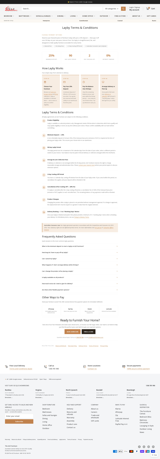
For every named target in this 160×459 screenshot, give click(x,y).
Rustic (154, 20)
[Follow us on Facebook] (139, 446)
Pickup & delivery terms (29, 439)
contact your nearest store (87, 165)
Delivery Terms (83, 346)
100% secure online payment (138, 369)
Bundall (99, 390)
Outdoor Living (146, 429)
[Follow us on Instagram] (148, 446)
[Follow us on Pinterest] (153, 446)
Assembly (70, 421)
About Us (136, 16)
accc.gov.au (98, 227)
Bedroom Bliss (145, 417)
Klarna (117, 409)
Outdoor (104, 16)
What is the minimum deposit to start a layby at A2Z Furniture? (63, 246)
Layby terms (62, 439)
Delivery (70, 409)
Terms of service (71, 439)
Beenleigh (131, 390)
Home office (47, 425)
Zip (116, 415)
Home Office (87, 16)
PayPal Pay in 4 (121, 424)
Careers (94, 412)
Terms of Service (93, 346)
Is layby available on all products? (53, 277)
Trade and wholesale (95, 416)
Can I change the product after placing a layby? (57, 271)
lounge (46, 94)
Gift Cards (151, 16)
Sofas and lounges (49, 415)
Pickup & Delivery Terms (81, 217)
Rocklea (8, 390)
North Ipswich (71, 390)
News (142, 432)
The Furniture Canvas (145, 412)
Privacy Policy (104, 346)
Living (73, 16)
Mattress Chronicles (144, 421)
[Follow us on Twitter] (144, 446)
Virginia (38, 390)
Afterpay (118, 412)
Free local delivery (53, 439)
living (56, 94)
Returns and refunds (71, 413)
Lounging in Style (147, 426)
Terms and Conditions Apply (20, 369)
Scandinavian (83, 20)
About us (94, 409)
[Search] (123, 9)
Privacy (80, 439)
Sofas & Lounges (43, 16)
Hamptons (46, 20)
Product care (72, 424)
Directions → (8, 397)
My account (134, 10)
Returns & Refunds (61, 346)
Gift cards (95, 421)
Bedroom (8, 16)
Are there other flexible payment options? (55, 290)
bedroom (53, 92)
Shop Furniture (72, 331)
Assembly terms (41, 439)
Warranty (70, 417)
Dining (60, 16)
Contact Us (92, 369)
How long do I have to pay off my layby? (55, 252)
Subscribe (19, 421)
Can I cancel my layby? (49, 259)
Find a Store (120, 16)
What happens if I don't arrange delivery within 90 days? (60, 265)
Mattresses (24, 16)
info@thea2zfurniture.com (95, 337)
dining (50, 94)
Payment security (88, 439)
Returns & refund (16, 439)
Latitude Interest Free (122, 419)
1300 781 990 (79, 337)
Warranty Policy (72, 346)
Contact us (71, 427)
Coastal (120, 20)
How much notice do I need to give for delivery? (57, 283)
